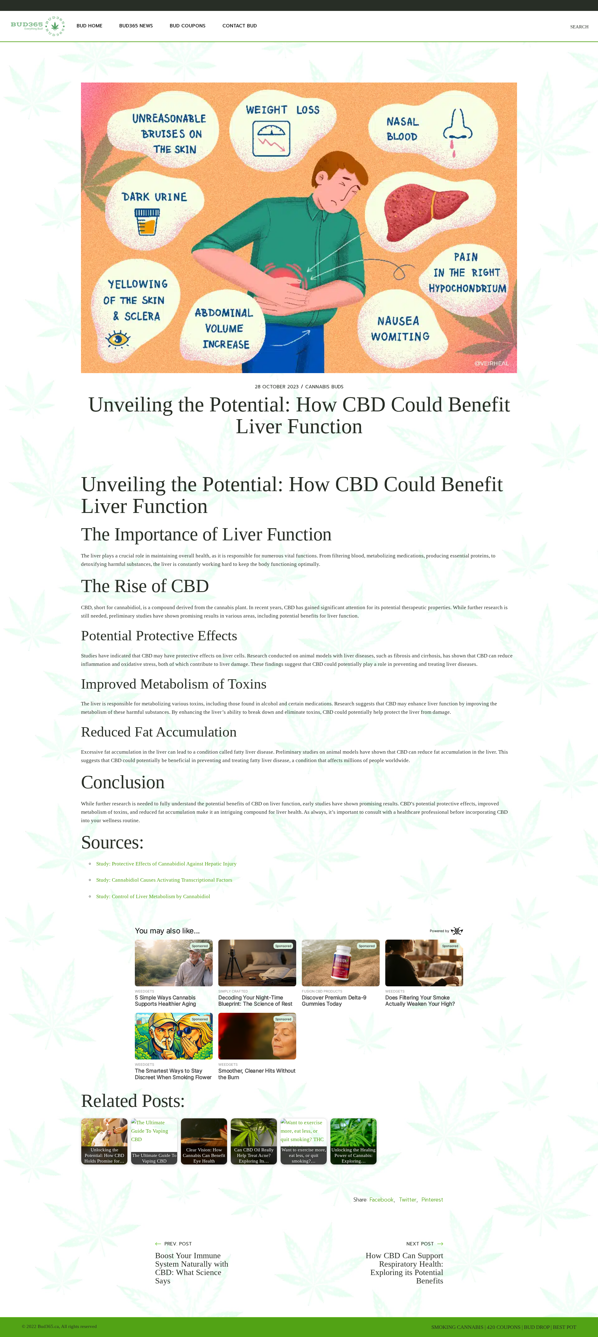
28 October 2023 (277, 387)
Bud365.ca (48, 1326)
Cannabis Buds (324, 387)
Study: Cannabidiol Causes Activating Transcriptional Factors (164, 880)
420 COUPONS (503, 1327)
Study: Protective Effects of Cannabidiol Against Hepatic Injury (166, 864)
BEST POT (564, 1327)
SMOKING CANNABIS (457, 1327)
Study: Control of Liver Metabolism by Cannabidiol (153, 896)
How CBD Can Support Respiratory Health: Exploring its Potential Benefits (404, 1268)
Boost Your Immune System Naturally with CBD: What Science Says (191, 1268)
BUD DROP (536, 1327)
